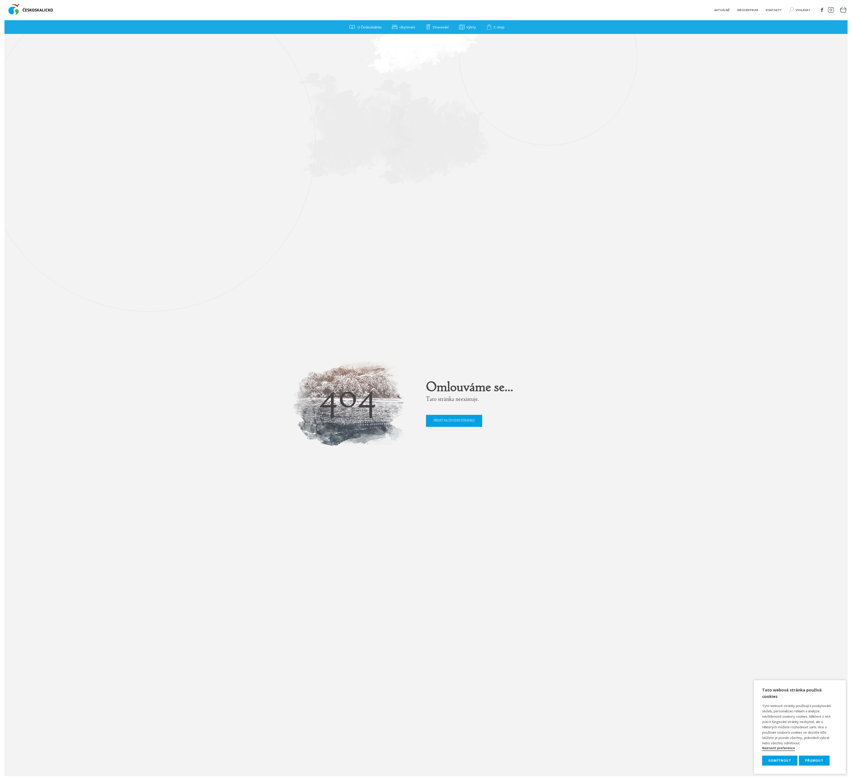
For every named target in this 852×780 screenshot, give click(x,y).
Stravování (441, 27)
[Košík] (843, 10)
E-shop (499, 27)
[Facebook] (822, 10)
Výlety (471, 27)
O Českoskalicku (369, 27)
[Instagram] (831, 10)
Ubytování (407, 27)
